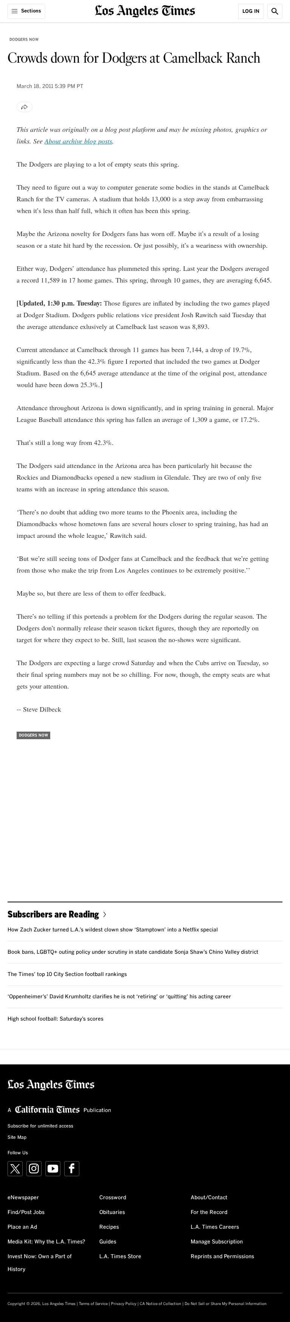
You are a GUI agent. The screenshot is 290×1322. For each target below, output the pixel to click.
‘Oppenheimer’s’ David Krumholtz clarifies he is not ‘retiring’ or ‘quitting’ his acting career (119, 996)
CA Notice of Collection (160, 1304)
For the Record (209, 1212)
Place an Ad (22, 1227)
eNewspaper (23, 1197)
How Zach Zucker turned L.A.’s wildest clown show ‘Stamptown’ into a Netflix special (113, 930)
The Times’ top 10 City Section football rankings (67, 974)
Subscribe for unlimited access (40, 1126)
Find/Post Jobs (26, 1212)
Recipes (109, 1227)
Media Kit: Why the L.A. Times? (46, 1242)
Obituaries (112, 1212)
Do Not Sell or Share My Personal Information (226, 1304)
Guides (107, 1242)
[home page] (145, 10)
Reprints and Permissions (222, 1256)
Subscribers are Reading (53, 913)
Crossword (112, 1197)
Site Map (17, 1137)
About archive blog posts (78, 140)
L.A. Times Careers (215, 1227)
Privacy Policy (123, 1304)
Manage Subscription (217, 1242)
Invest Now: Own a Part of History (40, 1263)
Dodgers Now (24, 40)
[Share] (24, 107)
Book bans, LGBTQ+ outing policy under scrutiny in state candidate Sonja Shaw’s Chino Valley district (133, 952)
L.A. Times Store (120, 1256)
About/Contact (209, 1197)
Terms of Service (93, 1304)
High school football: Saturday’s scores (55, 1019)
